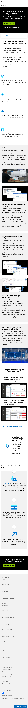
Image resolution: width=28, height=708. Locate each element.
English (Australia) (7, 690)
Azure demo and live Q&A (7, 629)
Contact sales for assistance (12, 27)
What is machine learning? (7, 674)
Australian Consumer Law (19, 700)
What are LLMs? (5, 681)
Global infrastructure (6, 584)
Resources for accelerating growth (8, 622)
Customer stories (5, 593)
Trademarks (21, 698)
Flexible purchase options (7, 608)
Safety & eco (4, 700)
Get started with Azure (6, 581)
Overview (5, 35)
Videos (3, 662)
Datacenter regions (5, 586)
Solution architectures (6, 624)
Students (3, 655)
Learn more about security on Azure (12, 426)
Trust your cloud (5, 589)
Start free (6, 483)
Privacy (11, 698)
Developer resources (6, 652)
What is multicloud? (5, 671)
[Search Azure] (1, 2)
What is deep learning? (6, 676)
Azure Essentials (5, 591)
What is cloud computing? (7, 669)
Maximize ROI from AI (6, 612)
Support (3, 626)
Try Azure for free (9, 23)
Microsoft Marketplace (6, 638)
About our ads (10, 700)
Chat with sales (21, 706)
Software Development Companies (8, 636)
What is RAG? (4, 686)
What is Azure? (4, 579)
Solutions (3, 619)
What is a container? (6, 683)
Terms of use (16, 698)
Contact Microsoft (5, 698)
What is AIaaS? (4, 678)
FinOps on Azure (5, 610)
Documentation (5, 648)
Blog (3, 650)
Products (3, 600)
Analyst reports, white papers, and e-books (10, 660)
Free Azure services (5, 605)
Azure (3, 5)
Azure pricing (4, 603)
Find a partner (4, 641)
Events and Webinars (6, 657)
